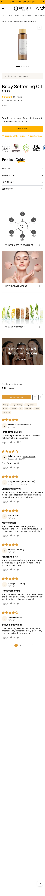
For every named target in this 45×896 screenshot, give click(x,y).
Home (4, 21)
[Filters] (34, 397)
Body (16, 16)
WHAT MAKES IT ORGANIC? (19, 245)
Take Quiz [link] (22, 359)
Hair (10, 16)
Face (3, 16)
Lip (23, 16)
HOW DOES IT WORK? (16, 286)
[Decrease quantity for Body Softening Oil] (4, 110)
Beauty (5, 405)
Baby (29, 16)
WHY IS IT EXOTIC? (15, 327)
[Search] (37, 8)
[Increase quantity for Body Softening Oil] (12, 110)
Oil (21, 408)
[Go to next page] (34, 645)
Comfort (13, 408)
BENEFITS (6, 168)
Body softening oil (31, 405)
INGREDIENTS (8, 175)
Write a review (16, 397)
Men (35, 16)
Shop (10, 21)
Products (28, 408)
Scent (37, 408)
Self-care (6, 412)
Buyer (5, 408)
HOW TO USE (8, 182)
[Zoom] (39, 27)
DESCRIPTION (8, 189)
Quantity (5, 105)
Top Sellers (17, 21)
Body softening (17, 405)
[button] (7, 97)
